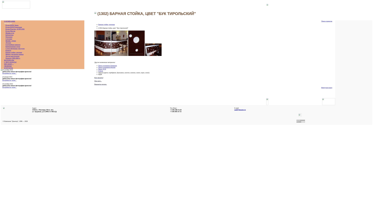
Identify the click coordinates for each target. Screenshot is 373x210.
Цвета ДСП (102, 69)
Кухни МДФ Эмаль (12, 25)
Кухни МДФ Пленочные (14, 27)
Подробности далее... (9, 73)
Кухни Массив (10, 31)
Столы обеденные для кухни (15, 48)
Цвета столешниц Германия (107, 65)
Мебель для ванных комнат (15, 54)
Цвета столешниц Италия (106, 67)
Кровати (8, 50)
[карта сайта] (267, 5)
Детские (8, 43)
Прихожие (9, 37)
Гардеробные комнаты (13, 45)
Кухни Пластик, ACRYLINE (15, 29)
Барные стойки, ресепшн (14, 52)
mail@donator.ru (240, 110)
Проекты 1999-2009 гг (13, 58)
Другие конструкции (12, 56)
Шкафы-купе (10, 33)
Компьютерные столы (13, 46)
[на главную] (16, 8)
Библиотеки (10, 35)
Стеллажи (9, 39)
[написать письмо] (266, 4)
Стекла (100, 71)
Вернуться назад (326, 87)
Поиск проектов (326, 21)
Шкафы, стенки (11, 41)
